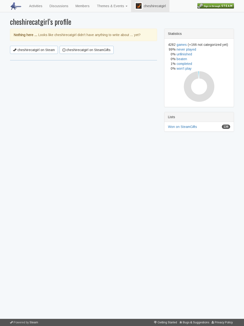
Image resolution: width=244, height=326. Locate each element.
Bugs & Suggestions (196, 322)
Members (83, 6)
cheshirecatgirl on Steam (35, 50)
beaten (182, 59)
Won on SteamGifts (182, 127)
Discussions (59, 6)
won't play (184, 68)
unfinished (184, 54)
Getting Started (167, 322)
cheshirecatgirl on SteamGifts (88, 50)
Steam (34, 322)
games (182, 45)
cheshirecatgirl (154, 6)
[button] (139, 6)
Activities (35, 6)
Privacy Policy (224, 322)
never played (186, 49)
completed (184, 64)
